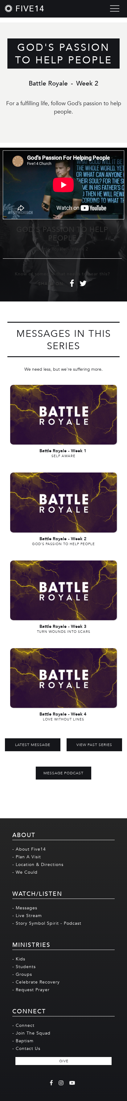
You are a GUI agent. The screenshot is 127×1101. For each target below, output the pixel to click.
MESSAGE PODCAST (63, 773)
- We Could (25, 872)
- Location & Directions (37, 865)
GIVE (63, 1061)
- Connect (23, 1025)
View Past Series (94, 744)
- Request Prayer (31, 990)
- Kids (18, 959)
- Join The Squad (31, 1033)
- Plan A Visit (26, 857)
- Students (24, 967)
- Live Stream (27, 916)
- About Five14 (29, 849)
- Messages (24, 908)
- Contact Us (26, 1048)
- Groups (22, 974)
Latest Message (32, 744)
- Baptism (23, 1041)
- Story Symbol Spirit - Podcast (46, 923)
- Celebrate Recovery (36, 982)
